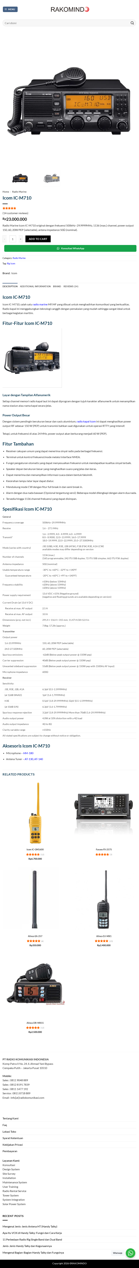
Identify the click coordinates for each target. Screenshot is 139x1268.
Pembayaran (10, 1151)
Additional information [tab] (35, 286)
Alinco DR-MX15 (35, 1022)
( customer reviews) (15, 213)
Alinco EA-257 (35, 936)
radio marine (40, 304)
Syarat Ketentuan (13, 1138)
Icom (14, 273)
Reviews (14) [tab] (71, 286)
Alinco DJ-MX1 (104, 936)
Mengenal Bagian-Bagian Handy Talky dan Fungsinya (33, 1252)
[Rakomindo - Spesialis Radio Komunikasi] (69, 9)
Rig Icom (11, 263)
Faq (5, 1125)
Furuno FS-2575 (104, 849)
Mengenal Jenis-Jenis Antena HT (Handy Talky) (30, 1226)
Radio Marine (19, 191)
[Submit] (132, 23)
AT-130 (29, 759)
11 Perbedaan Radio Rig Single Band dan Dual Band (32, 1239)
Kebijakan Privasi (13, 1144)
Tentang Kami (10, 1118)
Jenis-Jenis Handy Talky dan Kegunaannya (27, 1245)
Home (6, 191)
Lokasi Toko (9, 1131)
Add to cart (38, 238)
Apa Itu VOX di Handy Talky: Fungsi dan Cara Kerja (32, 1232)
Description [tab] (10, 286)
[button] (10, 9)
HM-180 (28, 753)
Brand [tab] (57, 286)
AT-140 (38, 759)
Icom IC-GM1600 (35, 849)
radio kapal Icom (86, 421)
